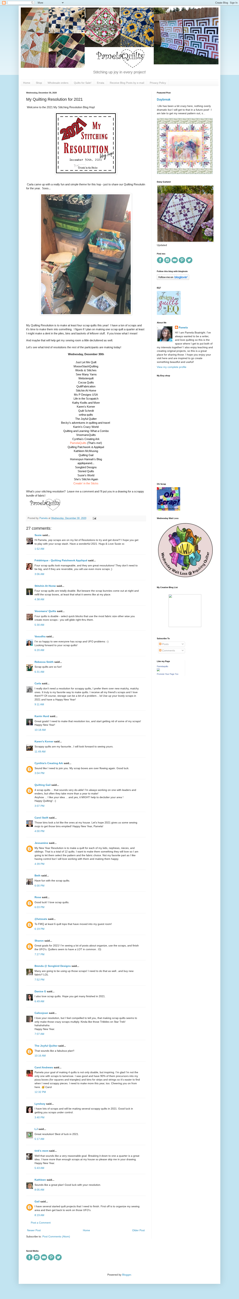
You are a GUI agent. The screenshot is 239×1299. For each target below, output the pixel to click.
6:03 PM (39, 907)
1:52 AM (39, 548)
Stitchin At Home (45, 585)
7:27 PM (39, 954)
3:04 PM (39, 773)
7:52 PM (39, 979)
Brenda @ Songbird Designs (53, 965)
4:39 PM (39, 863)
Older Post (138, 1230)
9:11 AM (39, 704)
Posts (165, 644)
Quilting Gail (43, 784)
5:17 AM (39, 1138)
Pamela (183, 327)
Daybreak (163, 99)
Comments (168, 650)
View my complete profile (171, 366)
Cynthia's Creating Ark (49, 763)
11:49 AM (40, 751)
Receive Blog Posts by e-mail (127, 82)
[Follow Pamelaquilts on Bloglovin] (173, 278)
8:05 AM (39, 1189)
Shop (39, 82)
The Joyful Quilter (46, 1045)
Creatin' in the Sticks (85, 483)
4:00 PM (39, 831)
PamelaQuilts (78, 442)
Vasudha (40, 636)
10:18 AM (40, 729)
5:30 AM (39, 624)
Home (26, 82)
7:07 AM (39, 1033)
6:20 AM (39, 650)
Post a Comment (41, 1222)
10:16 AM (40, 1055)
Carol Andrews (44, 1067)
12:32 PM (40, 1091)
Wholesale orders (58, 82)
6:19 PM (39, 928)
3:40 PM (39, 1117)
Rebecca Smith (44, 661)
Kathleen (40, 1179)
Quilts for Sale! (82, 82)
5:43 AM (39, 1167)
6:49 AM (39, 1001)
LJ (36, 1128)
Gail (37, 1201)
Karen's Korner (44, 741)
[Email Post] (94, 518)
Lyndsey (40, 1103)
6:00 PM (39, 885)
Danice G (40, 991)
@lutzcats (41, 918)
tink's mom (41, 1150)
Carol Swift (41, 817)
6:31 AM (39, 671)
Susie (38, 535)
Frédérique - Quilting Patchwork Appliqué (61, 560)
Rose (38, 897)
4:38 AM (39, 599)
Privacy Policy (158, 82)
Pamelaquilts (162, 666)
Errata (100, 82)
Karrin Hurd (42, 716)
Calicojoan (41, 1012)
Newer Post (34, 1230)
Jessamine (41, 842)
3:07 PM (39, 805)
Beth (38, 875)
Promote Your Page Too (167, 674)
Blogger (126, 1274)
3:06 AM (39, 574)
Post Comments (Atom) (56, 1236)
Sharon (39, 940)
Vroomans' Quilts (45, 611)
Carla (38, 683)
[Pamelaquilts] (158, 670)
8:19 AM (39, 1215)
